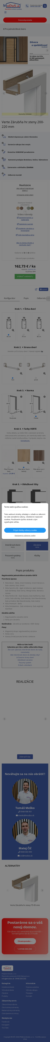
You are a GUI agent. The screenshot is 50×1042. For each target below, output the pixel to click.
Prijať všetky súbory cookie (25, 530)
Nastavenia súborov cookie (25, 535)
